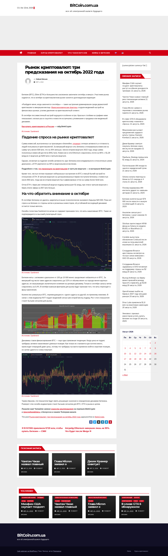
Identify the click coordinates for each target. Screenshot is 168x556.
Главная (31, 53)
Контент (136, 497)
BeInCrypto (99, 417)
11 (130, 354)
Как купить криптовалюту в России (38, 126)
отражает (77, 144)
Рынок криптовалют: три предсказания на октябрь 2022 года (55, 417)
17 (125, 359)
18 (130, 359)
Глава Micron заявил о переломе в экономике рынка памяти (135, 110)
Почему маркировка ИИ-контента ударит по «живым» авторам (135, 190)
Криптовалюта (127, 501)
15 (150, 354)
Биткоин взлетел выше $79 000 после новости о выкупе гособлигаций (134, 201)
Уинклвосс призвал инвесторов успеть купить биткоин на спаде (133, 316)
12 (135, 354)
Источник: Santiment (30, 131)
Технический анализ (28, 497)
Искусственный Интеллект (97, 497)
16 (155, 354)
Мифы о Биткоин (101, 53)
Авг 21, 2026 (28, 511)
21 (145, 359)
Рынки (57, 501)
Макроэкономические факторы (64, 107)
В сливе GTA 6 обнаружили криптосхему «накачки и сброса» (134, 121)
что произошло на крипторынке (53, 169)
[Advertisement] (84, 33)
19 (135, 359)
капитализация (127, 497)
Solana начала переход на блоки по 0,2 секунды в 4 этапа (133, 179)
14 (145, 354)
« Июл (125, 375)
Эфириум (30, 501)
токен (136, 501)
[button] (150, 53)
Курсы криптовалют (52, 53)
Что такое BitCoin (77, 53)
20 (140, 359)
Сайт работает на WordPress (27, 551)
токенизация (65, 501)
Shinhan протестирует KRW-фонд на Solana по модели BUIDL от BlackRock (134, 226)
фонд (23, 501)
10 (125, 354)
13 (140, 354)
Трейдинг (40, 497)
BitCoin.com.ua (84, 5)
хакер (141, 501)
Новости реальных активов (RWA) (66, 497)
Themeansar (57, 551)
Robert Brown (42, 79)
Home (129, 551)
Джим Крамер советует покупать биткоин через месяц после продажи (132, 146)
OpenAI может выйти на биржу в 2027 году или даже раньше (134, 293)
